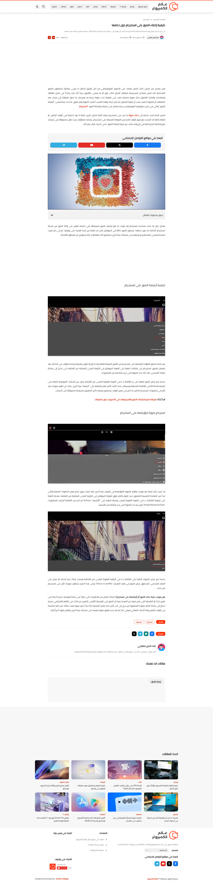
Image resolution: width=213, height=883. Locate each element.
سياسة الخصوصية (97, 850)
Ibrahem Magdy (62, 879)
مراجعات (63, 6)
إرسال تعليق (156, 681)
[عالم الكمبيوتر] (165, 6)
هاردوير (54, 6)
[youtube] (91, 145)
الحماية (104, 6)
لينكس (95, 6)
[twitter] (119, 145)
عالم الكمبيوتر (152, 879)
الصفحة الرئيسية (159, 19)
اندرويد (79, 6)
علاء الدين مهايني (153, 37)
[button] (152, 633)
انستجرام (146, 19)
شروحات (102, 782)
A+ (53, 37)
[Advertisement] (106, 67)
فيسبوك (113, 6)
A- (49, 37)
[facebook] (147, 145)
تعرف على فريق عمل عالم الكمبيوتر (90, 839)
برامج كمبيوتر (142, 6)
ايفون (72, 6)
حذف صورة (134, 115)
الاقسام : (174, 850)
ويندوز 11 (123, 6)
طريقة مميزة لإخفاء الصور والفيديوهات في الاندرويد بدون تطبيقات (126, 399)
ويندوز (132, 6)
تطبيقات (102, 814)
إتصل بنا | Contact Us (96, 845)
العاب (87, 6)
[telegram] (63, 145)
